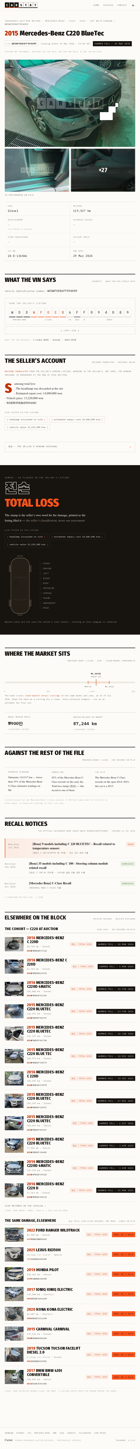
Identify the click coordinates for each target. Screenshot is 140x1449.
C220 (72, 21)
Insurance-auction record (23, 21)
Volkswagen (85, 1433)
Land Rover (100, 1433)
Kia (29, 1433)
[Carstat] (21, 5)
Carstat (9, 1440)
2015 (83, 21)
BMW (55, 1433)
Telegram (120, 1440)
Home (96, 5)
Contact (122, 5)
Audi (62, 1433)
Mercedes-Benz (55, 21)
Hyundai (20, 1433)
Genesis (71, 1433)
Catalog (108, 5)
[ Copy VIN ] (70, 330)
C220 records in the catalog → (25, 1206)
